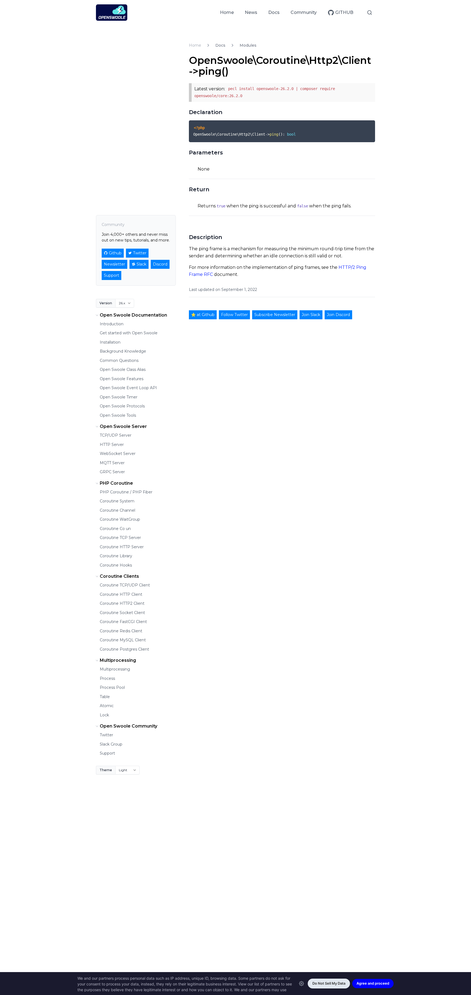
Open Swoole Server (123, 426)
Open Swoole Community (128, 726)
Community (304, 12)
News (251, 12)
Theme (105, 770)
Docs (274, 12)
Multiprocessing (118, 660)
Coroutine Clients (119, 576)
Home (227, 12)
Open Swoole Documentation (133, 315)
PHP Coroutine (116, 483)
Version (105, 303)
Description (205, 237)
